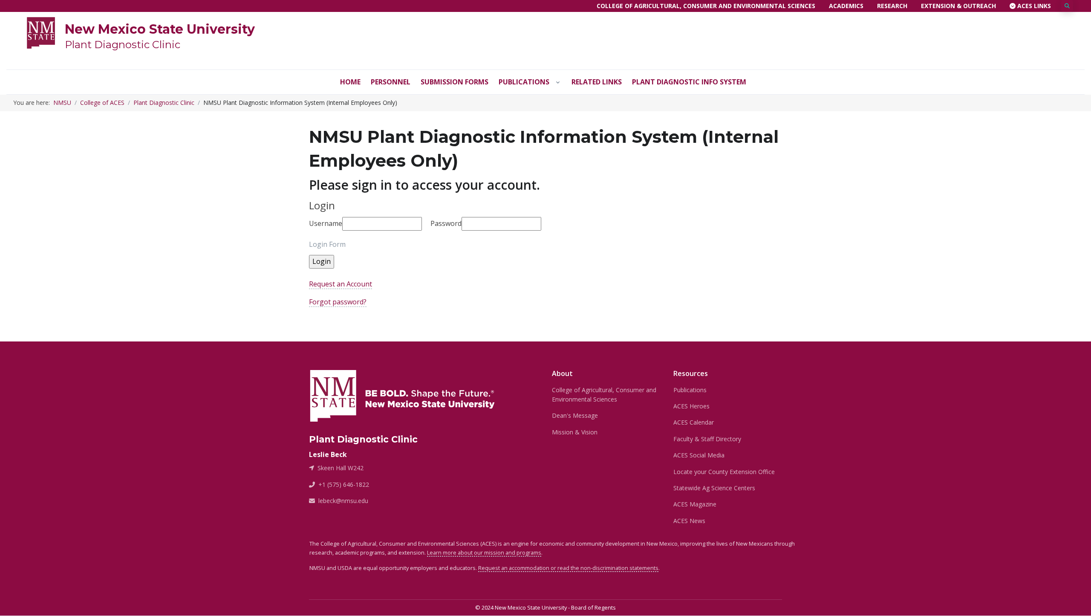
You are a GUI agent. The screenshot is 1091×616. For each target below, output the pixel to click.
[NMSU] (40, 32)
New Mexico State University (160, 29)
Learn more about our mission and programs (484, 552)
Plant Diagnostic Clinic (122, 44)
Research (892, 6)
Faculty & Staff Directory (707, 439)
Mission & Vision (574, 432)
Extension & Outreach (958, 6)
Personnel (390, 82)
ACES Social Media (698, 455)
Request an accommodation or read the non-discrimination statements (568, 568)
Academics (846, 6)
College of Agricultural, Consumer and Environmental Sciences (706, 6)
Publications (524, 82)
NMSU (62, 102)
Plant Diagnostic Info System (689, 82)
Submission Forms (454, 82)
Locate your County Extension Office (724, 472)
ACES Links (1033, 6)
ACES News (689, 521)
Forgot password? (338, 302)
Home (350, 82)
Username (325, 223)
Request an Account (340, 284)
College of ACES (102, 102)
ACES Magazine (694, 504)
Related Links (596, 82)
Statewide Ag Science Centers (714, 488)
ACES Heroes (691, 406)
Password (446, 223)
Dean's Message (575, 415)
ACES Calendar (693, 422)
